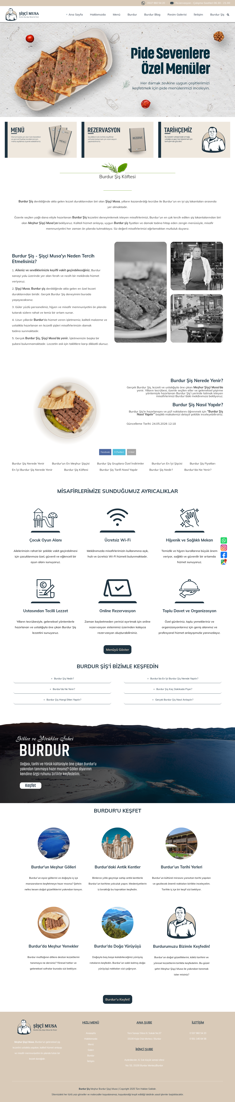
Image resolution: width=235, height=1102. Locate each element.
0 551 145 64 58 (198, 1038)
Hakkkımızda (90, 1038)
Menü (91, 1044)
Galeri (91, 1050)
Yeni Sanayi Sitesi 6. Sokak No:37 (144, 1033)
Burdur (90, 1055)
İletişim (90, 1061)
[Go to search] (228, 15)
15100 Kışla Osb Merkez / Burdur (144, 1038)
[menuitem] (74, 14)
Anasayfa (91, 1033)
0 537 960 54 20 (198, 1033)
